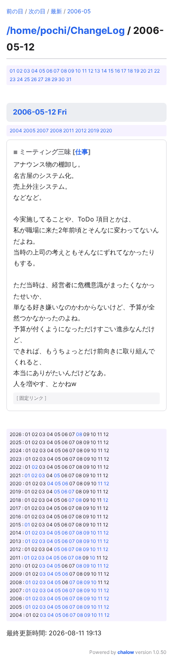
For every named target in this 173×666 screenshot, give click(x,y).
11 (84, 71)
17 (123, 71)
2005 (29, 130)
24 (20, 79)
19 (136, 71)
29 (54, 79)
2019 (93, 130)
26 (34, 79)
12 (90, 71)
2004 (16, 130)
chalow (125, 652)
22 (157, 71)
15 (110, 71)
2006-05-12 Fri (40, 112)
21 (150, 71)
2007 (43, 130)
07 (57, 71)
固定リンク (31, 398)
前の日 (14, 11)
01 (12, 71)
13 (97, 71)
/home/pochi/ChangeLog (65, 30)
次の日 (37, 11)
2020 (106, 130)
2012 (80, 130)
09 (71, 71)
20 (143, 71)
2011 (68, 130)
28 (47, 79)
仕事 (81, 152)
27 (40, 79)
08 (64, 71)
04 (34, 71)
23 (13, 79)
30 (61, 79)
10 (78, 71)
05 (42, 71)
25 (27, 79)
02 (19, 71)
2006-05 (79, 11)
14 (104, 71)
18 (130, 71)
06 (49, 71)
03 (27, 71)
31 (69, 79)
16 (117, 71)
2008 (56, 130)
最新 (56, 11)
